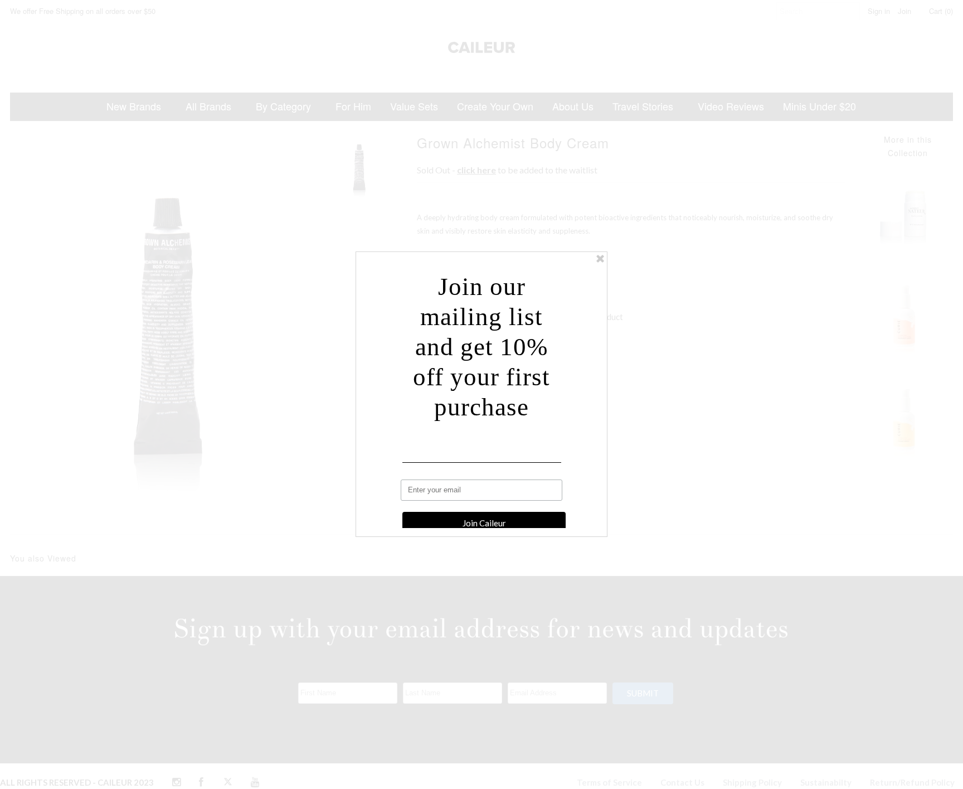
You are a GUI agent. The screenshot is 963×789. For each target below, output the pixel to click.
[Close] (600, 258)
